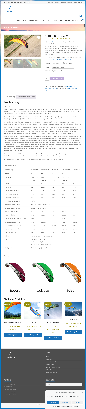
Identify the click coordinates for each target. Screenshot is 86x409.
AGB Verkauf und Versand (53, 367)
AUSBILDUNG (57, 21)
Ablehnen (65, 402)
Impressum (75, 406)
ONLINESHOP (34, 21)
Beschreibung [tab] (10, 97)
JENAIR (67, 21)
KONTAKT (75, 21)
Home (47, 356)
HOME (18, 21)
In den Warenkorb (57, 78)
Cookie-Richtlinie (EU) (52, 372)
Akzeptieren (52, 402)
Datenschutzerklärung (66, 406)
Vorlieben (78, 402)
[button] (82, 393)
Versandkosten (52, 41)
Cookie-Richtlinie (56, 406)
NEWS (25, 21)
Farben (47, 71)
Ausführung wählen (12, 335)
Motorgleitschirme (51, 88)
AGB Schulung (50, 364)
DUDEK (69, 88)
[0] (81, 20)
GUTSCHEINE (45, 21)
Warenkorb (69, 2)
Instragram (50, 2)
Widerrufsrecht (50, 370)
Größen (47, 67)
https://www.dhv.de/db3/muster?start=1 (58, 60)
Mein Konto (63, 2)
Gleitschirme (70, 86)
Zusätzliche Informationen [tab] (26, 97)
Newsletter (57, 2)
